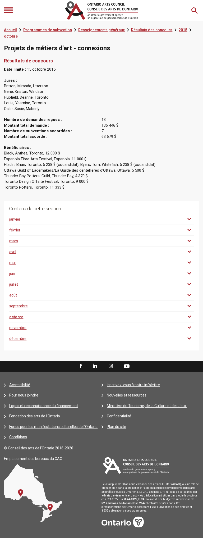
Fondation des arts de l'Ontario (34, 416)
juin (12, 273)
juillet (13, 284)
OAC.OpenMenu (9, 10)
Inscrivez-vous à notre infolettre (133, 385)
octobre (11, 36)
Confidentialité (119, 416)
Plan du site (116, 427)
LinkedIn (95, 366)
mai (12, 263)
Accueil (10, 30)
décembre (17, 338)
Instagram (110, 366)
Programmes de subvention (47, 30)
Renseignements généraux (101, 30)
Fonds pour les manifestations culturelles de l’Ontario (53, 427)
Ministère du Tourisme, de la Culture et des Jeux (147, 406)
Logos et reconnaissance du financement (43, 406)
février (14, 230)
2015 (183, 30)
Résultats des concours (151, 30)
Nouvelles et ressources (126, 395)
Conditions (18, 437)
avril (12, 252)
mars (13, 241)
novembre (17, 328)
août (13, 295)
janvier (14, 219)
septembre (18, 306)
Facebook (80, 366)
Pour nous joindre (23, 395)
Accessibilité (19, 385)
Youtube (127, 365)
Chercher (195, 10)
